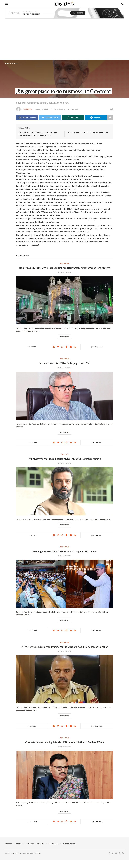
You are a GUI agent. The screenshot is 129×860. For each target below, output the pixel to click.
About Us (8, 843)
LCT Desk (28, 109)
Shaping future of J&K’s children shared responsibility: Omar (64, 551)
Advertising (41, 843)
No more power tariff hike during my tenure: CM (88, 132)
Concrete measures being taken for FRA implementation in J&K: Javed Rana (64, 742)
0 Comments (97, 347)
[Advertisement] (64, 41)
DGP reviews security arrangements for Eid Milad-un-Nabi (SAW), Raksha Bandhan (64, 646)
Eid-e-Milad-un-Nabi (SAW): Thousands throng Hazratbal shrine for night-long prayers (64, 267)
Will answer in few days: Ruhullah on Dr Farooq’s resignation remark (64, 458)
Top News (14, 63)
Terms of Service (68, 843)
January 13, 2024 (41, 109)
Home (7, 63)
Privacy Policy (53, 843)
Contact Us (19, 843)
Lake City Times (16, 853)
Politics (65, 454)
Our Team (30, 843)
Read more (64, 337)
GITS (38, 853)
